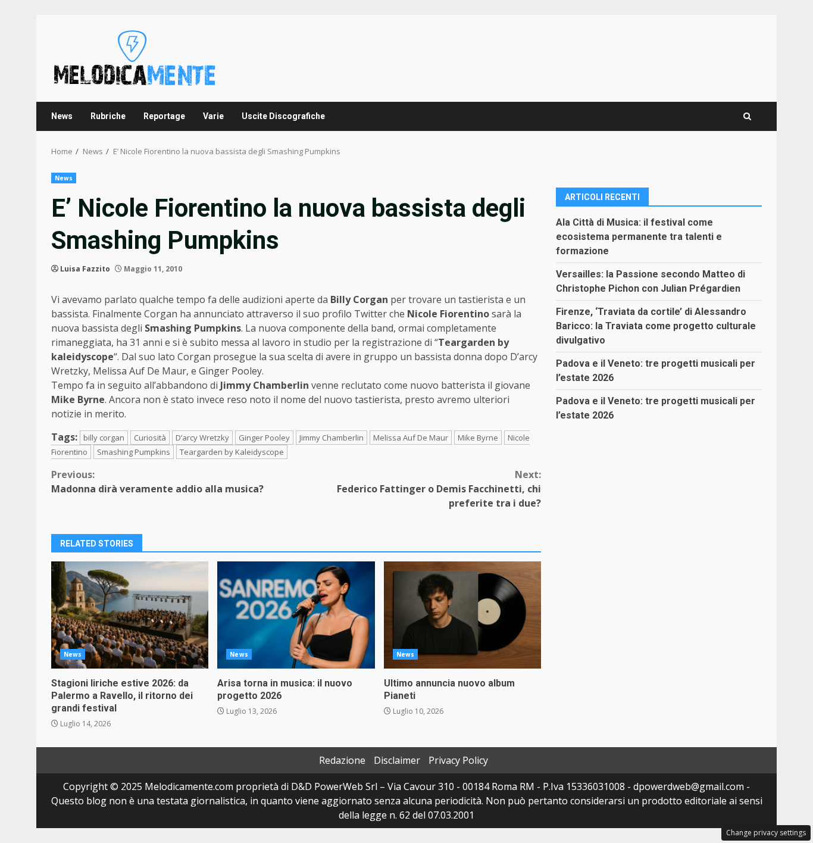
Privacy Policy (458, 760)
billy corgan (103, 437)
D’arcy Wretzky (202, 437)
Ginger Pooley (264, 437)
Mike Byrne (478, 437)
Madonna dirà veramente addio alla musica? (157, 481)
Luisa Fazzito (85, 269)
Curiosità (150, 437)
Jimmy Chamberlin (331, 437)
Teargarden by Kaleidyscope (232, 452)
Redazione (342, 760)
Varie (213, 116)
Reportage (164, 116)
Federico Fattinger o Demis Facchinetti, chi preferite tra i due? (439, 489)
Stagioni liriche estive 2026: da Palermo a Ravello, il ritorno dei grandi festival (129, 615)
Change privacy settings (766, 833)
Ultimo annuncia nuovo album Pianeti (462, 615)
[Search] (747, 116)
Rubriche (108, 116)
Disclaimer (397, 760)
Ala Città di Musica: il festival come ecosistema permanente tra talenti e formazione (639, 236)
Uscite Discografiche (283, 116)
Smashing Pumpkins (133, 452)
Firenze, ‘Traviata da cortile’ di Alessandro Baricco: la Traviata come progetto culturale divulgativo (656, 325)
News (62, 116)
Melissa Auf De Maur (410, 437)
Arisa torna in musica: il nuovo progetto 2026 (295, 615)
